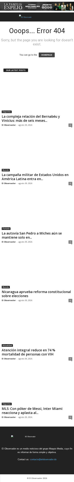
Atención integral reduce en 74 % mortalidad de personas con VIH (28, 352)
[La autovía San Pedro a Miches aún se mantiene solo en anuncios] (37, 211)
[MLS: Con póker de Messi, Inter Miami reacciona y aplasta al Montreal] (37, 386)
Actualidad (7, 345)
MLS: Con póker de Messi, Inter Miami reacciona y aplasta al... (32, 410)
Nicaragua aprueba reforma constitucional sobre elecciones (36, 294)
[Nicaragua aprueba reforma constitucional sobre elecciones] (37, 269)
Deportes (7, 112)
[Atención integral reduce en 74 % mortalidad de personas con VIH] (37, 328)
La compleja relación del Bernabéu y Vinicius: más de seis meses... (31, 118)
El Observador (9, 125)
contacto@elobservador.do (43, 459)
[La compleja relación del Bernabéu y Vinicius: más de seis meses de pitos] (37, 94)
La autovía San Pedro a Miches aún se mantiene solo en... (32, 235)
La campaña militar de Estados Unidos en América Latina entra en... (35, 177)
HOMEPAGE (46, 55)
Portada (6, 228)
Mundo (6, 170)
